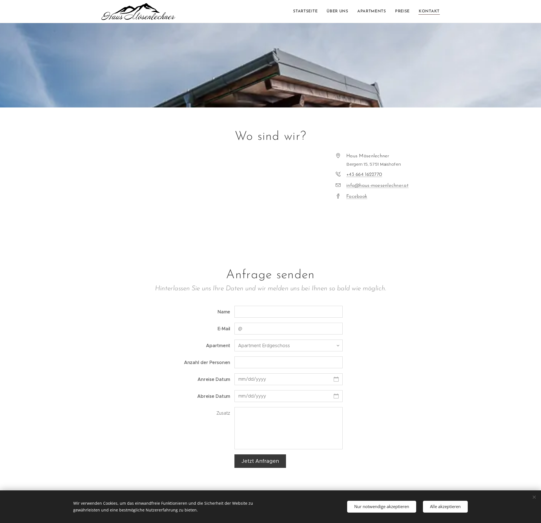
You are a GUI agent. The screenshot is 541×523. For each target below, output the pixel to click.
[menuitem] (307, 12)
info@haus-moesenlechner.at (377, 185)
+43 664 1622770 (364, 174)
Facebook (356, 196)
